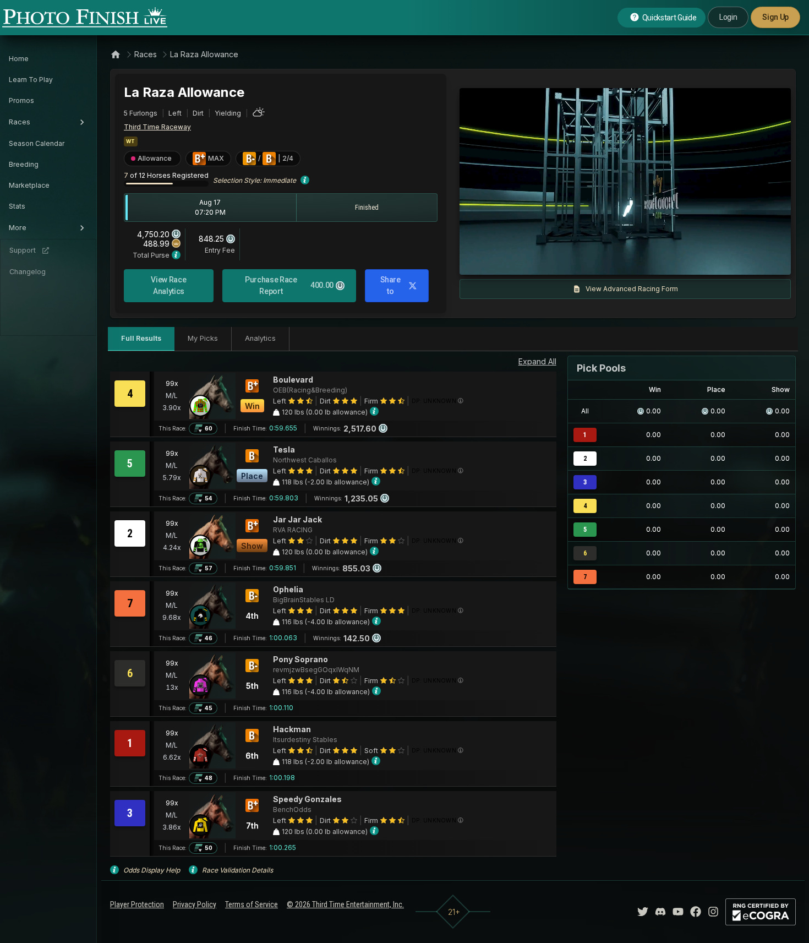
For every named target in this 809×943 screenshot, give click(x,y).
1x (580, 261)
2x (597, 261)
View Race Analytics (168, 285)
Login (728, 17)
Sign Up (775, 17)
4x (616, 261)
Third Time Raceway (157, 127)
